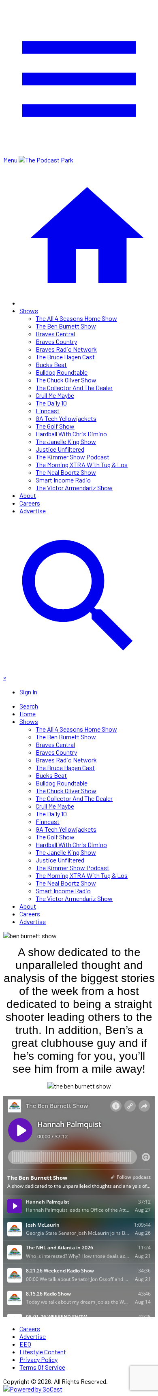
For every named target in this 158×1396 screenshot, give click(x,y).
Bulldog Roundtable (62, 372)
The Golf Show (55, 426)
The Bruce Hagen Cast (65, 357)
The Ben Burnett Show (66, 326)
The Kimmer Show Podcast (72, 457)
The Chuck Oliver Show (66, 380)
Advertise (32, 510)
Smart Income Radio (63, 480)
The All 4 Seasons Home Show (76, 318)
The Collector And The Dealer (74, 387)
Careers (29, 503)
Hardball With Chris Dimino (71, 434)
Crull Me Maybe (55, 395)
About (27, 495)
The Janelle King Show (66, 441)
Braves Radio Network (66, 349)
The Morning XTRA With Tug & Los (82, 464)
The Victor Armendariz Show (74, 487)
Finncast (48, 410)
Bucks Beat (51, 364)
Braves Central (55, 333)
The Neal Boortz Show (66, 472)
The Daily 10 (51, 403)
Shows (28, 310)
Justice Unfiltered (60, 449)
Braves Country (56, 341)
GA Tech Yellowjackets (66, 418)
